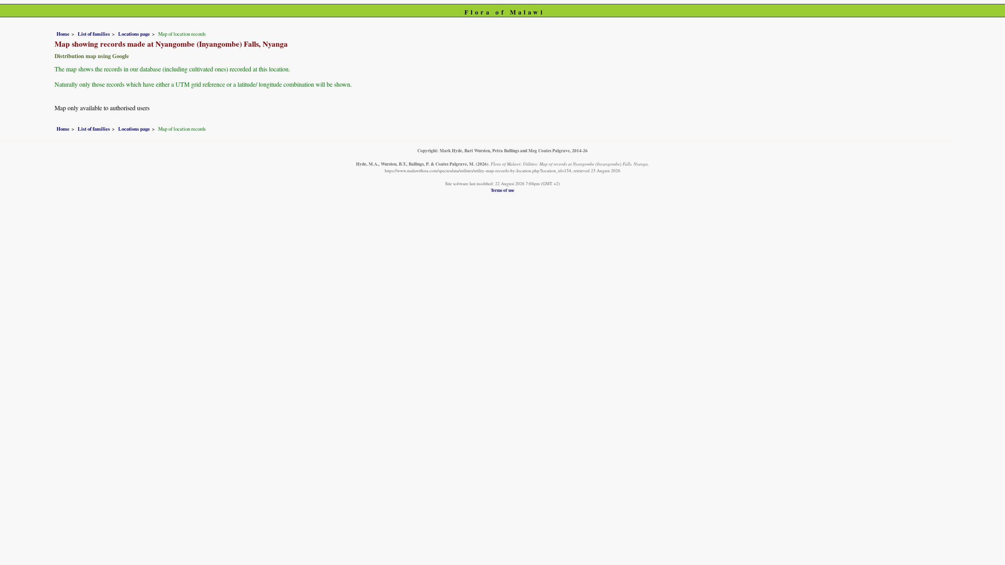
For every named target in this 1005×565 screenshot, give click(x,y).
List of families (94, 33)
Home (63, 33)
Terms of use (502, 190)
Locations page (134, 33)
